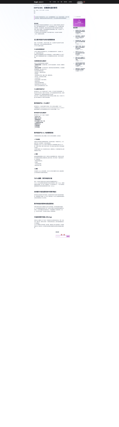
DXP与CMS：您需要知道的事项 (47, 5)
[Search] (74, 17)
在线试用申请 (80, 1)
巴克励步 (77, 33)
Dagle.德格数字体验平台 (37, 5)
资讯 (41, 5)
